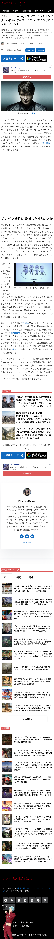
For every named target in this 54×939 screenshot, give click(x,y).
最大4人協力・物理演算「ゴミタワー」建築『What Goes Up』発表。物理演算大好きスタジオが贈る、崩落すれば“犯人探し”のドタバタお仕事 (32, 806)
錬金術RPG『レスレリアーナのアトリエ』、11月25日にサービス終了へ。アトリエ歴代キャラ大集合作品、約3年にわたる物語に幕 (32, 681)
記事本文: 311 (27, 542)
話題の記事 (27, 11)
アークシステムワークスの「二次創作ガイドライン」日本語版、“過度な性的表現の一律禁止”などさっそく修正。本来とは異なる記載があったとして (33, 694)
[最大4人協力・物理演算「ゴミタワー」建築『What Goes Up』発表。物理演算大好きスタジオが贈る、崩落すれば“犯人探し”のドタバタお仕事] (7, 806)
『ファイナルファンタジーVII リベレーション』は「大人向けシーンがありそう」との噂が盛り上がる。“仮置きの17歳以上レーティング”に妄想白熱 (33, 628)
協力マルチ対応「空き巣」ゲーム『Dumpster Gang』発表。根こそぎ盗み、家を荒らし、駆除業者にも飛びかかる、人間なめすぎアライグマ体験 (32, 641)
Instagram (15, 333)
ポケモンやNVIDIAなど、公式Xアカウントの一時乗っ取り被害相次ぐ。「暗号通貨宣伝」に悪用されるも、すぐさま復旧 (32, 779)
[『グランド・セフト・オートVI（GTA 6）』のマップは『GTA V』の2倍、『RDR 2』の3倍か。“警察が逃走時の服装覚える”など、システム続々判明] (7, 753)
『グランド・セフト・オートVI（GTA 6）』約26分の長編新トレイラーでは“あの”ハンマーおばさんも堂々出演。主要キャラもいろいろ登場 (32, 819)
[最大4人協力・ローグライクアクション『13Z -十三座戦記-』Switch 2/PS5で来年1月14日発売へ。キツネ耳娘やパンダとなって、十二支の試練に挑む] (7, 859)
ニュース (40, 44)
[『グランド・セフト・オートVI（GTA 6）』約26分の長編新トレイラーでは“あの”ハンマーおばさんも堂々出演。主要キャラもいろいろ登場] (7, 819)
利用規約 (25, 926)
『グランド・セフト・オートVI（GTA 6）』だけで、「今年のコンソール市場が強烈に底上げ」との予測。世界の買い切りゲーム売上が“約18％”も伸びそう (33, 708)
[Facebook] (45, 900)
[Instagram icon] (32, 536)
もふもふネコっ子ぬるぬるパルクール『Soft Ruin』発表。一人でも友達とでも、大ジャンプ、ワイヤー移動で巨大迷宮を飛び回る (33, 739)
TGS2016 (40, 50)
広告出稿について (27, 922)
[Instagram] (19, 900)
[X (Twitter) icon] (27, 536)
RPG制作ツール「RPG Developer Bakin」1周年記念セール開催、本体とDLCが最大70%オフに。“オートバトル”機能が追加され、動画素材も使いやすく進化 (33, 792)
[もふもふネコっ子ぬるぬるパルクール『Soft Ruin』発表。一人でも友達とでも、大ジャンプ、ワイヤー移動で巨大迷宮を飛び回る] (7, 739)
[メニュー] (51, 4)
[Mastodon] (38, 900)
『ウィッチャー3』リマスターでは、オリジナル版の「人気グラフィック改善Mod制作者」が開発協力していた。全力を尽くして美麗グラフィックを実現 (33, 845)
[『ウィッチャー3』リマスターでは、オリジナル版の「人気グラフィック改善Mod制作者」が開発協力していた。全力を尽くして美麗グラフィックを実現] (7, 846)
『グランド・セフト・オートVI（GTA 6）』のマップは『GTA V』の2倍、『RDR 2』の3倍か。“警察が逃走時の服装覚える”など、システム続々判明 (33, 752)
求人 (49, 11)
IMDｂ (33, 113)
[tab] (6, 577)
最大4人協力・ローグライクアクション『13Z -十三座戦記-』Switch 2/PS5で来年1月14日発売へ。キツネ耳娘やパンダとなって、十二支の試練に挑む (33, 859)
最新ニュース (40, 11)
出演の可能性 (46, 143)
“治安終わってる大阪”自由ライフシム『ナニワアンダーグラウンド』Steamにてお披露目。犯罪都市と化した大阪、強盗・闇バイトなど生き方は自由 (33, 588)
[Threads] (32, 900)
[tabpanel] (27, 652)
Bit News (30, 50)
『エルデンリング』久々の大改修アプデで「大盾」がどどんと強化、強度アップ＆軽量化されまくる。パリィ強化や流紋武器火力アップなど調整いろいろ (33, 601)
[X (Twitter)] (25, 900)
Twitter (25, 323)
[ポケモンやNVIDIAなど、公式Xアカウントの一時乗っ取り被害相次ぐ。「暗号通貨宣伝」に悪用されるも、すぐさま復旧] (7, 779)
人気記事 (6, 11)
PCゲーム (16, 11)
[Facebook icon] (22, 536)
